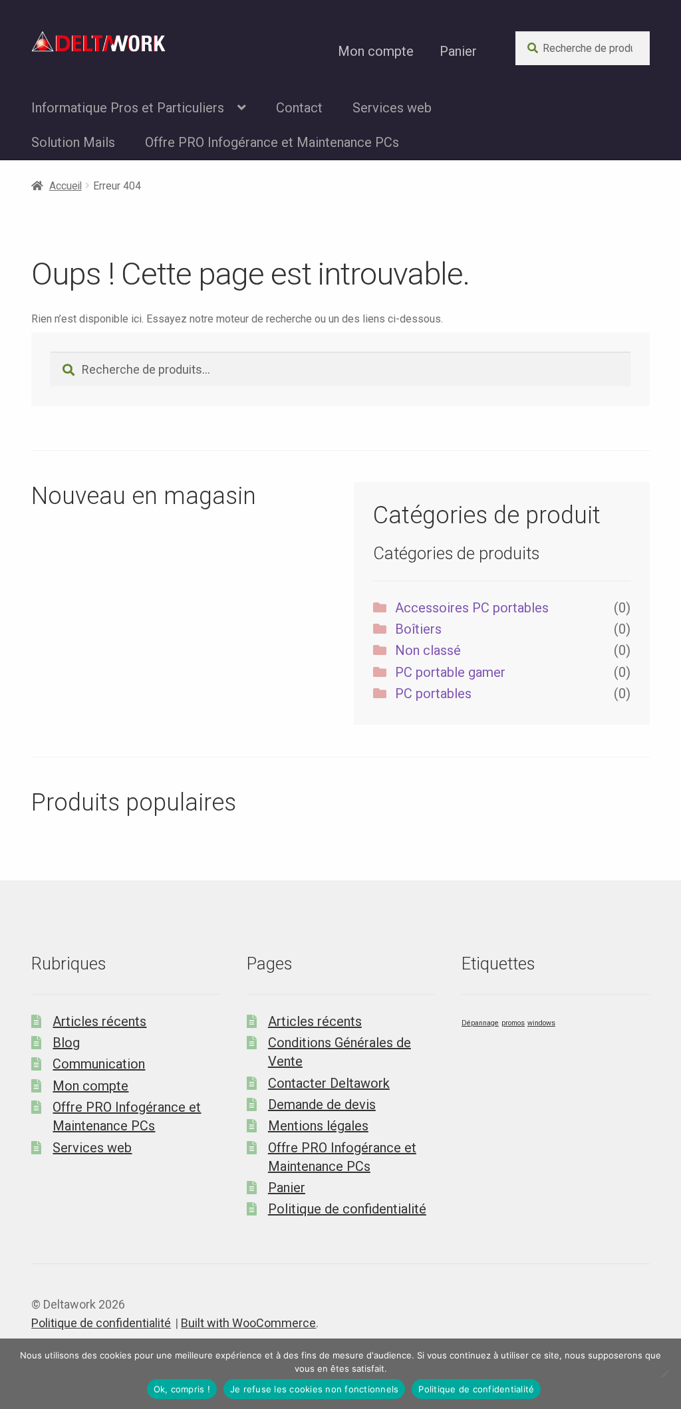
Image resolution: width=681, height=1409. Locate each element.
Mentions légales (318, 1126)
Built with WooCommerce (248, 1323)
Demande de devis (322, 1104)
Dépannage (480, 1023)
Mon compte (376, 51)
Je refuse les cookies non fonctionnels (314, 1389)
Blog (66, 1043)
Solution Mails (73, 142)
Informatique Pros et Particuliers (127, 108)
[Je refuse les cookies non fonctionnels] (664, 1373)
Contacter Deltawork (329, 1083)
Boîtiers (418, 629)
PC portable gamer (450, 672)
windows (541, 1023)
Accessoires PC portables (472, 608)
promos (513, 1023)
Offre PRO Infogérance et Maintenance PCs (272, 142)
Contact (299, 108)
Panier (458, 51)
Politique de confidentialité (347, 1209)
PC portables (433, 694)
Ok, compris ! (182, 1389)
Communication (99, 1064)
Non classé (428, 650)
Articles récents (99, 1021)
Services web (392, 108)
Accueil (65, 186)
